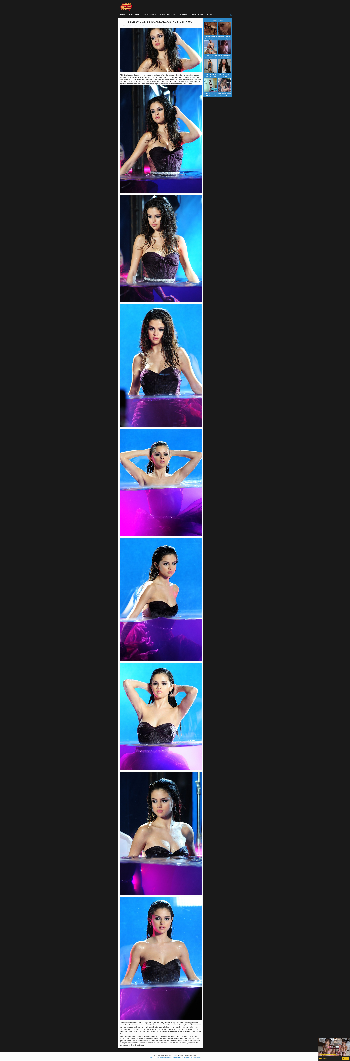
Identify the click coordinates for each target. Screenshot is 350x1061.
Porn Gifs (193, 1057)
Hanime (210, 14)
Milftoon (160, 1057)
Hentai (198, 1057)
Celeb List (183, 14)
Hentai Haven (197, 14)
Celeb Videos (150, 14)
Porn (163, 1057)
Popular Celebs (167, 14)
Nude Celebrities (153, 25)
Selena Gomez (166, 25)
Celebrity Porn (147, 25)
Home (122, 14)
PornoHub (188, 1057)
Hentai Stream (174, 1057)
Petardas (167, 1057)
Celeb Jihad (141, 25)
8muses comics (153, 1057)
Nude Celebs (134, 14)
